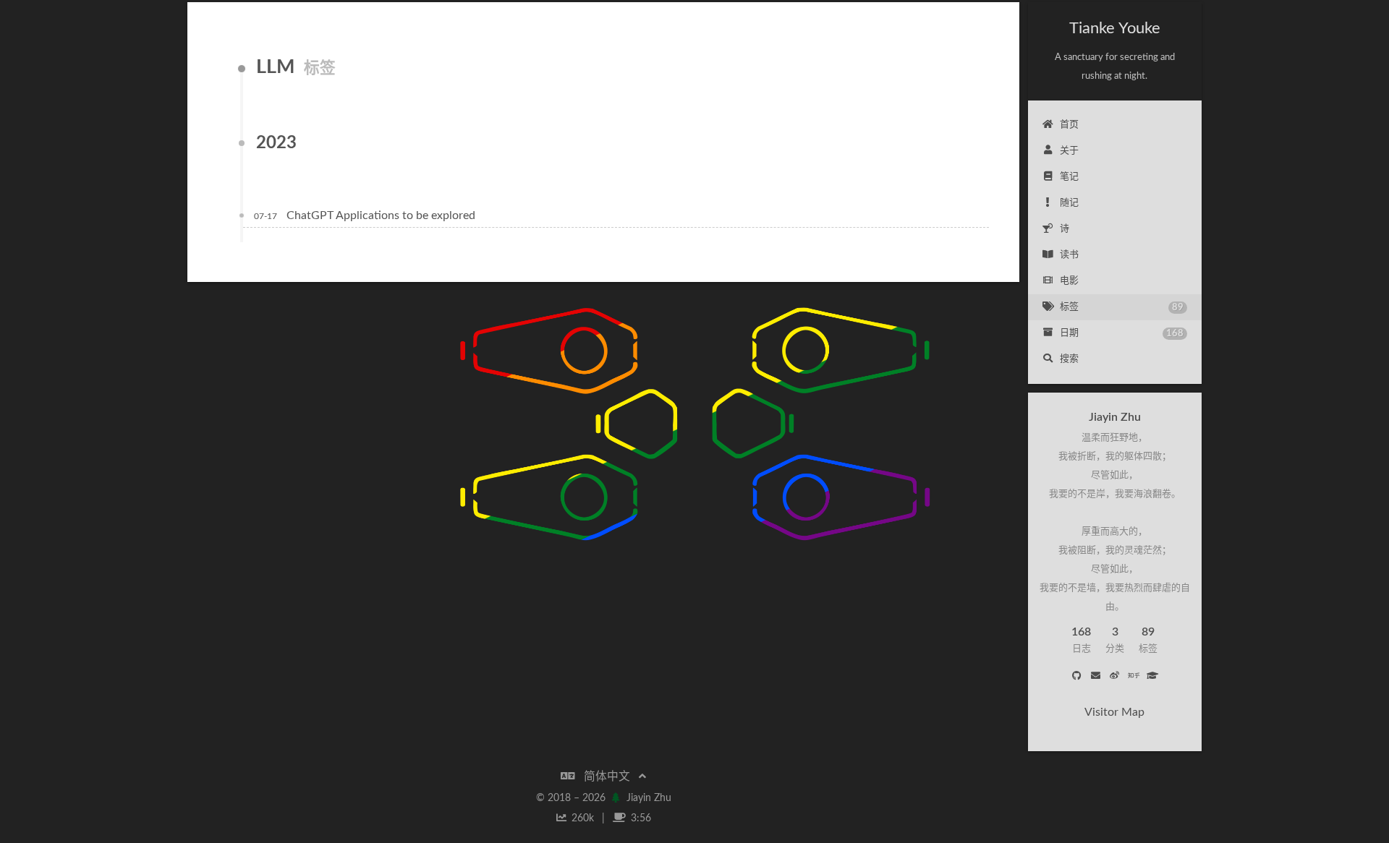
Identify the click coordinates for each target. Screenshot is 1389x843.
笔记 (1069, 176)
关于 (1069, 150)
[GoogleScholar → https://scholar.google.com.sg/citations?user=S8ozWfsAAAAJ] (1152, 676)
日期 (1122, 333)
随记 (1069, 202)
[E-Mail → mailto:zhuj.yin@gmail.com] (1095, 676)
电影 (1069, 281)
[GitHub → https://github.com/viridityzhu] (1076, 676)
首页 (1069, 124)
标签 (1122, 307)
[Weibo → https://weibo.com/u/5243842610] (1114, 676)
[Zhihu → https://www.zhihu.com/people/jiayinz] (1133, 676)
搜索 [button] (1069, 359)
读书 (1069, 255)
